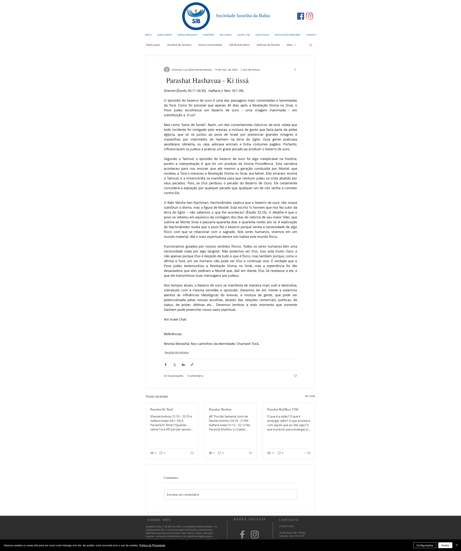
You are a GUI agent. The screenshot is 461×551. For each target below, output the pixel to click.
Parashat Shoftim (220, 409)
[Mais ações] (295, 69)
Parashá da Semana (179, 44)
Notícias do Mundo (268, 44)
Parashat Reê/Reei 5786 (282, 409)
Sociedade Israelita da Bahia (243, 15)
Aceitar (445, 545)
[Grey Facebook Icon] (242, 534)
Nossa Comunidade (210, 44)
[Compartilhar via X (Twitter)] (174, 364)
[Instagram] (309, 16)
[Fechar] (457, 545)
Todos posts (153, 44)
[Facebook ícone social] (300, 16)
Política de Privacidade (152, 545)
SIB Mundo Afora (239, 44)
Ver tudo (310, 396)
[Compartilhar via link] (192, 364)
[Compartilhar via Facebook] (165, 364)
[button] (187, 34)
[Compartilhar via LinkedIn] (183, 364)
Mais (290, 44)
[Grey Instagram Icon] (254, 534)
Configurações (425, 545)
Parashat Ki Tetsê (161, 409)
